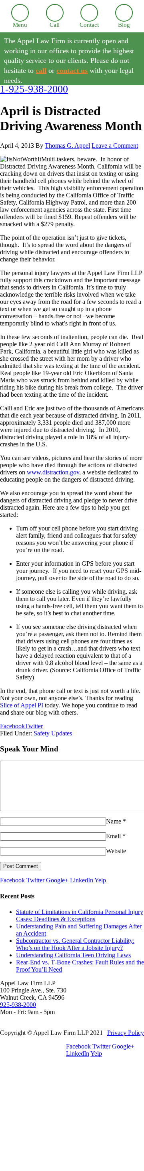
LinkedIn (81, 880)
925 (18, 1004)
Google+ (57, 880)
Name (113, 821)
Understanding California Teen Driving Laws (73, 955)
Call (55, 25)
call (41, 70)
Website (116, 851)
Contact (89, 25)
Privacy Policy (125, 1032)
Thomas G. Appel (67, 145)
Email (113, 836)
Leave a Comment (115, 145)
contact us (72, 70)
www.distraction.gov (53, 472)
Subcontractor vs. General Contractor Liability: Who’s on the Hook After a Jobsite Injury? (75, 944)
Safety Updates (53, 733)
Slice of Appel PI (21, 705)
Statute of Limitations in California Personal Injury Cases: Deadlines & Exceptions (79, 915)
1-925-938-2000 (34, 89)
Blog (124, 25)
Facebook (12, 880)
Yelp (100, 880)
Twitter (35, 880)
